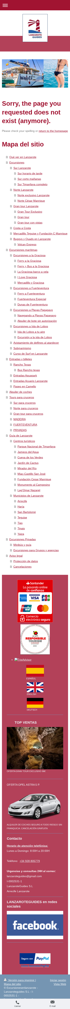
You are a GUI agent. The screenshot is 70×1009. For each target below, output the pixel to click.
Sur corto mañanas (29, 178)
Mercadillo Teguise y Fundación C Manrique (40, 233)
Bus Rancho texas (29, 370)
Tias (20, 522)
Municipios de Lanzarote (28, 495)
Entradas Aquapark (25, 375)
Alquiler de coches (20, 391)
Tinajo (21, 528)
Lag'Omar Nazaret (29, 490)
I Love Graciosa (27, 277)
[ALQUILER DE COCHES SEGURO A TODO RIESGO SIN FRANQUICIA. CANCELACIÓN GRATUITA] (35, 806)
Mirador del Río (27, 468)
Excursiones (16, 162)
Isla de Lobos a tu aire (31, 331)
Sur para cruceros (24, 402)
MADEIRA (19, 419)
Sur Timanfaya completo (32, 184)
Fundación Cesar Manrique (34, 479)
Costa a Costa (22, 228)
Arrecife (22, 501)
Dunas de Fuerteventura (33, 304)
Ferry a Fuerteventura (31, 293)
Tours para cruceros (21, 397)
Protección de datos (25, 561)
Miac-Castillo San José (32, 473)
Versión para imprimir (21, 980)
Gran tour (23, 217)
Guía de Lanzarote (20, 435)
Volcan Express (27, 244)
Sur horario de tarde (30, 173)
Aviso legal (16, 555)
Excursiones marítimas (23, 249)
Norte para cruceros (25, 408)
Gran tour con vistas (30, 222)
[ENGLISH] (35, 687)
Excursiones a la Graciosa (29, 255)
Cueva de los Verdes (30, 457)
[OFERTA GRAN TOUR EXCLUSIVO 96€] (35, 748)
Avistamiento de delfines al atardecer (36, 342)
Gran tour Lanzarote (25, 206)
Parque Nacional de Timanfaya (36, 446)
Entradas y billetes (20, 359)
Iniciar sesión (58, 980)
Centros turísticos (24, 441)
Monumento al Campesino (34, 484)
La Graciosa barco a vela (33, 271)
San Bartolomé (27, 512)
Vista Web (60, 984)
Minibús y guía (22, 544)
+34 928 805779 (30, 861)
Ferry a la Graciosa (29, 260)
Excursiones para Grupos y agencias (36, 550)
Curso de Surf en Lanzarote (30, 353)
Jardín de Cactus (28, 462)
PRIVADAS (20, 430)
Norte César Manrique (31, 200)
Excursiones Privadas (22, 539)
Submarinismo (22, 348)
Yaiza (21, 533)
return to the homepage (53, 130)
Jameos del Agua (28, 451)
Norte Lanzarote (23, 189)
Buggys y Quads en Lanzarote (32, 238)
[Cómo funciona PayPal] (35, 958)
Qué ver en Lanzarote (22, 157)
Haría (21, 506)
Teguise (22, 517)
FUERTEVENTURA (25, 424)
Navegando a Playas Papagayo (37, 315)
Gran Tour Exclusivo (30, 211)
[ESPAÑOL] (35, 671)
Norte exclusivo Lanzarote (34, 195)
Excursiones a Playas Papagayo (33, 309)
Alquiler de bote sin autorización (37, 320)
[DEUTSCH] (35, 703)
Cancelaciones (22, 566)
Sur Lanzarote (22, 167)
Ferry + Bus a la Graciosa (33, 266)
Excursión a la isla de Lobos (35, 337)
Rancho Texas (22, 364)
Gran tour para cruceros (28, 413)
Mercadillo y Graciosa (31, 282)
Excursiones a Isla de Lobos (30, 326)
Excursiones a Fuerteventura (31, 288)
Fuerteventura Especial (32, 299)
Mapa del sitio (12, 984)
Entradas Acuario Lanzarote (30, 380)
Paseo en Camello (24, 386)
